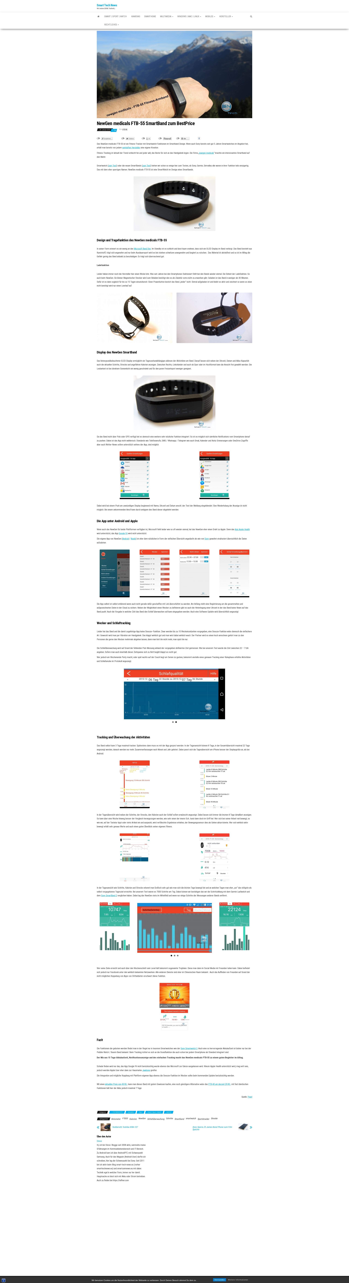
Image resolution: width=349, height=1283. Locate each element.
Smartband (179, 1116)
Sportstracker (203, 1116)
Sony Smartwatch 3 (189, 1046)
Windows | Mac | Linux (188, 16)
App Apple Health (242, 529)
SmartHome (150, 16)
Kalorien (133, 1116)
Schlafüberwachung (155, 1116)
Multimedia (166, 16)
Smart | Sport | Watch (115, 16)
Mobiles (209, 16)
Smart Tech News (107, 5)
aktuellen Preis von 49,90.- (116, 1082)
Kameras (135, 16)
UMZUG (168, 1110)
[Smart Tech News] (98, 16)
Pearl (250, 1094)
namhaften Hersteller (131, 147)
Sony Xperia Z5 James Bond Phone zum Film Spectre (212, 1126)
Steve (124, 129)
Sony (207, 538)
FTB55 (125, 1116)
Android (125, 538)
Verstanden (219, 1280)
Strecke (214, 1116)
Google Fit (123, 533)
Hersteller (225, 16)
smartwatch (191, 1116)
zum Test (112, 165)
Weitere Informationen (238, 1280)
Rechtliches (111, 24)
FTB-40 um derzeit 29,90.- (219, 1082)
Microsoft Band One (142, 248)
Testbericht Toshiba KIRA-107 (125, 1125)
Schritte (169, 1116)
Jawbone (146, 1068)
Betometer (116, 1116)
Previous (120, 693)
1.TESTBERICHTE (117, 1110)
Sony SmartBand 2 (109, 894)
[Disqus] (201, 1166)
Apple (133, 538)
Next (229, 693)
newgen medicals (206, 153)
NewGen (142, 1116)
